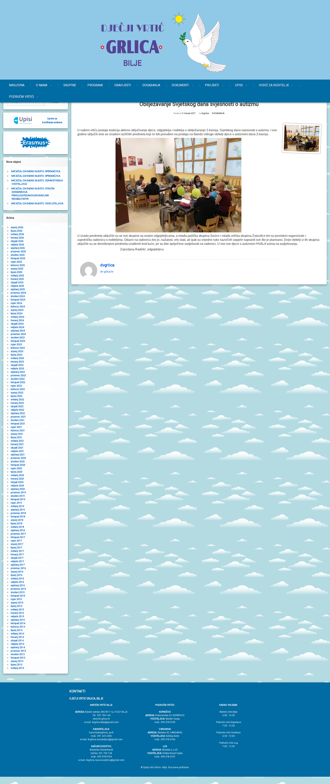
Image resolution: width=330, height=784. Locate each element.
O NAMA (41, 85)
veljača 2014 (17, 644)
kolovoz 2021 (18, 430)
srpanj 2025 (17, 268)
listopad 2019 (18, 499)
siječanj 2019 (18, 509)
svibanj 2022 (17, 399)
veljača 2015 (17, 616)
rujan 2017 (16, 540)
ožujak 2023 (17, 365)
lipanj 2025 (16, 272)
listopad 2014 (18, 623)
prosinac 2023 (18, 334)
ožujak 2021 (17, 447)
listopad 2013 (18, 657)
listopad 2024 (18, 299)
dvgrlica (205, 113)
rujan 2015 (16, 599)
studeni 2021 (18, 420)
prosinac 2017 (18, 533)
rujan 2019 (16, 502)
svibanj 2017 (17, 551)
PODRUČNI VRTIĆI (21, 97)
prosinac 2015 (18, 589)
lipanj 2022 (16, 396)
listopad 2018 (18, 516)
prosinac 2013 (18, 651)
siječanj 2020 (18, 489)
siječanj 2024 (18, 330)
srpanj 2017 (17, 544)
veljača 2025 (17, 286)
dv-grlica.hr (107, 271)
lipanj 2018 (16, 523)
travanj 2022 (17, 403)
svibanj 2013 (17, 668)
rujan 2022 (16, 385)
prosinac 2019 (18, 492)
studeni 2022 (18, 379)
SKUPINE (69, 85)
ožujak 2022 (17, 406)
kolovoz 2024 (18, 306)
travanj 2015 (17, 613)
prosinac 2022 (18, 375)
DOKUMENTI (180, 85)
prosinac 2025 (18, 251)
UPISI (239, 85)
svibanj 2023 (17, 358)
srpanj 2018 (17, 520)
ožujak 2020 (17, 482)
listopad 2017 (18, 537)
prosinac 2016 (18, 568)
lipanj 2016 (16, 575)
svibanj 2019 (17, 506)
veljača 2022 (17, 410)
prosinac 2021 (18, 416)
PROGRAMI (95, 85)
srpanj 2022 (17, 392)
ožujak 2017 (17, 558)
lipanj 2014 (16, 630)
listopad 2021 (18, 423)
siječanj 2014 (18, 647)
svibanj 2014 (17, 633)
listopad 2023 (18, 341)
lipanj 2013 (16, 664)
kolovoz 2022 (18, 389)
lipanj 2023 (16, 354)
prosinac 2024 (18, 292)
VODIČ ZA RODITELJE (274, 85)
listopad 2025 (18, 258)
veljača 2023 (17, 368)
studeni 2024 (18, 296)
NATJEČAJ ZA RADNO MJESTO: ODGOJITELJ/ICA (37, 203)
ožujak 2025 (17, 282)
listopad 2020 (18, 465)
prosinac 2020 (18, 458)
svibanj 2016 (17, 578)
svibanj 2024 (17, 317)
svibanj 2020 (17, 475)
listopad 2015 (18, 595)
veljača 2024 (17, 327)
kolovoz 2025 (18, 265)
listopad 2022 (18, 382)
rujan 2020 (16, 468)
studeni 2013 (18, 654)
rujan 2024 (16, 303)
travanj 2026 (17, 237)
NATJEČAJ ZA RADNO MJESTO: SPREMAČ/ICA (35, 171)
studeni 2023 (18, 337)
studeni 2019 (18, 496)
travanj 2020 (17, 478)
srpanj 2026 (17, 227)
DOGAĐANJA (151, 85)
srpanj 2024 (17, 310)
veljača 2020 (17, 485)
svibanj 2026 (17, 234)
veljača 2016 (17, 582)
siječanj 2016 (18, 585)
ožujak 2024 (17, 323)
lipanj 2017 (16, 547)
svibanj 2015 (17, 609)
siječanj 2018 (18, 530)
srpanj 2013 (17, 661)
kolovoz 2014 (18, 626)
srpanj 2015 (17, 602)
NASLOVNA (16, 85)
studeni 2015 (18, 592)
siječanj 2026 (18, 248)
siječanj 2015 (18, 620)
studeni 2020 (18, 461)
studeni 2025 (18, 255)
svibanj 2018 (17, 527)
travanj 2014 (17, 637)
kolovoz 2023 (18, 348)
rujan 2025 (16, 262)
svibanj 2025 (17, 275)
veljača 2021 (17, 451)
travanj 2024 (17, 320)
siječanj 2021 (18, 454)
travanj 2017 (17, 554)
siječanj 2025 (18, 289)
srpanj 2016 (17, 571)
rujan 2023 (16, 344)
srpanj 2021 (17, 434)
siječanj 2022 (18, 413)
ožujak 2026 (17, 241)
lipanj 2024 (16, 313)
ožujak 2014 (17, 640)
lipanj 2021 (16, 437)
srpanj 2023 (17, 351)
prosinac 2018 (18, 513)
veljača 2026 (17, 244)
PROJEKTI (212, 85)
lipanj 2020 (16, 472)
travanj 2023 (17, 361)
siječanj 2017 (18, 564)
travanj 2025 (17, 279)
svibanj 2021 (17, 441)
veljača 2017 (17, 561)
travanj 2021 (17, 444)
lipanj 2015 (16, 606)
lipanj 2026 (16, 231)
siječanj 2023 (18, 372)
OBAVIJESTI (122, 85)
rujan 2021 (16, 427)
